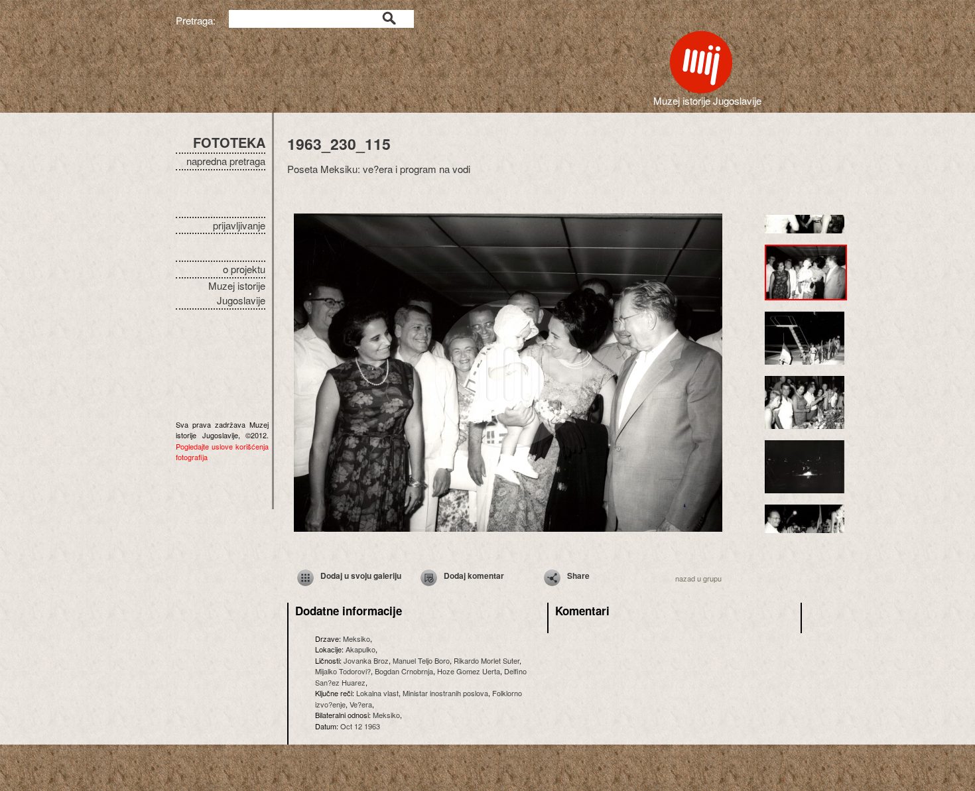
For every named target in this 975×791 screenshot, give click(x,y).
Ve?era (361, 704)
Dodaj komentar (474, 575)
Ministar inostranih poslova (445, 693)
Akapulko (360, 649)
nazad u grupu (698, 578)
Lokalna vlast (377, 693)
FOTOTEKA (229, 142)
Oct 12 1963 (360, 726)
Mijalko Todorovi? (343, 671)
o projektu (244, 269)
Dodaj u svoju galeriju (360, 575)
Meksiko (356, 638)
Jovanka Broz (366, 660)
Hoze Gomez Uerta (468, 671)
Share (578, 575)
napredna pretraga (225, 161)
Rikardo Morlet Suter (486, 660)
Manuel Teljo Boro (421, 660)
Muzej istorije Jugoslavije (236, 293)
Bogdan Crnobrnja (404, 671)
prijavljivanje (239, 225)
